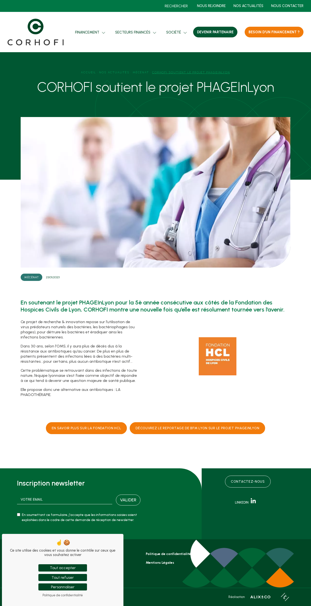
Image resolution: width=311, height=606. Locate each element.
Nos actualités (248, 6)
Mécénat (141, 72)
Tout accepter (63, 567)
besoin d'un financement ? (274, 32)
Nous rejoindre (211, 6)
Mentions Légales (160, 563)
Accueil (88, 72)
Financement (87, 32)
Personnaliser (63, 587)
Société (173, 32)
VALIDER (128, 500)
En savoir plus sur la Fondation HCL (86, 428)
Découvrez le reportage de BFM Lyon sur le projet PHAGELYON (197, 428)
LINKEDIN (243, 502)
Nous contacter (287, 6)
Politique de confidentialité (168, 554)
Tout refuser (63, 577)
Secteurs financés (132, 32)
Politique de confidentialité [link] (63, 595)
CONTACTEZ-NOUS (248, 482)
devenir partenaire (215, 32)
